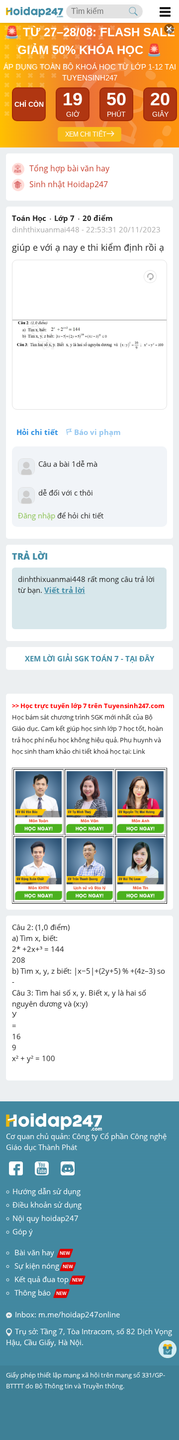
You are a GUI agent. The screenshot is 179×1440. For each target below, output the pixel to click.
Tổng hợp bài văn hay (69, 168)
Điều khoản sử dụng (47, 1205)
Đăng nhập (36, 515)
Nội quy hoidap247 (45, 1218)
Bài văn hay (41, 1252)
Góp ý (22, 1231)
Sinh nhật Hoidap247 (68, 184)
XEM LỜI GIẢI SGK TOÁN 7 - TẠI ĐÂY (89, 658)
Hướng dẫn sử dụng (46, 1191)
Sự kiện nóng (43, 1266)
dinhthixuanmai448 (46, 229)
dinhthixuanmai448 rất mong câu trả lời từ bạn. (87, 584)
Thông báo (40, 1292)
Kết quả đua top (48, 1279)
